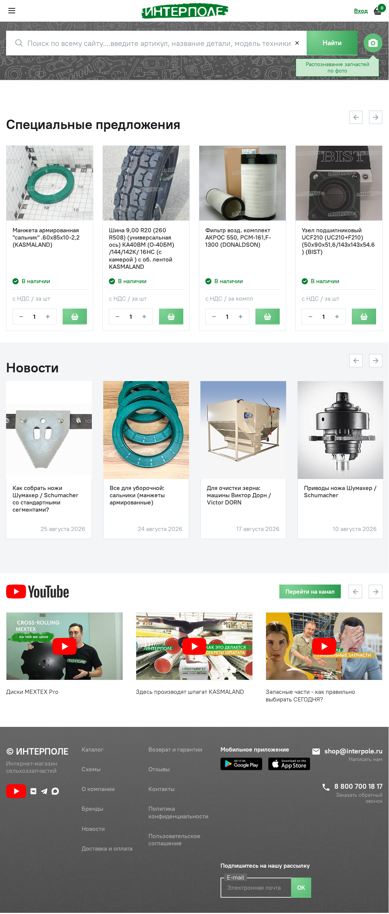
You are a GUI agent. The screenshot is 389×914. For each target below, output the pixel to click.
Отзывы (159, 769)
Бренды (92, 808)
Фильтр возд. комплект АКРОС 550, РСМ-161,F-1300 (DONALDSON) (238, 237)
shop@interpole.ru (353, 751)
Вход (361, 10)
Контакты (161, 789)
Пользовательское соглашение (174, 839)
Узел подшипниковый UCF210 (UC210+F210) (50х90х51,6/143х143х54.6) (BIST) (338, 241)
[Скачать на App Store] (289, 764)
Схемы (91, 769)
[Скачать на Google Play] (241, 764)
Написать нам (366, 759)
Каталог (93, 749)
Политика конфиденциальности (178, 812)
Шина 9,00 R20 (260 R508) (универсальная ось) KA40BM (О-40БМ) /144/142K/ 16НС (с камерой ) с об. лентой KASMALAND (141, 248)
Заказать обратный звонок (359, 798)
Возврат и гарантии (175, 749)
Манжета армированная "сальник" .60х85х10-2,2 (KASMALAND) (46, 237)
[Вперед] (376, 117)
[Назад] (356, 117)
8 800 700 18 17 (358, 786)
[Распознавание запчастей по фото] (373, 42)
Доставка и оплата (107, 848)
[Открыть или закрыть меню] (11, 11)
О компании (98, 789)
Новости (93, 828)
